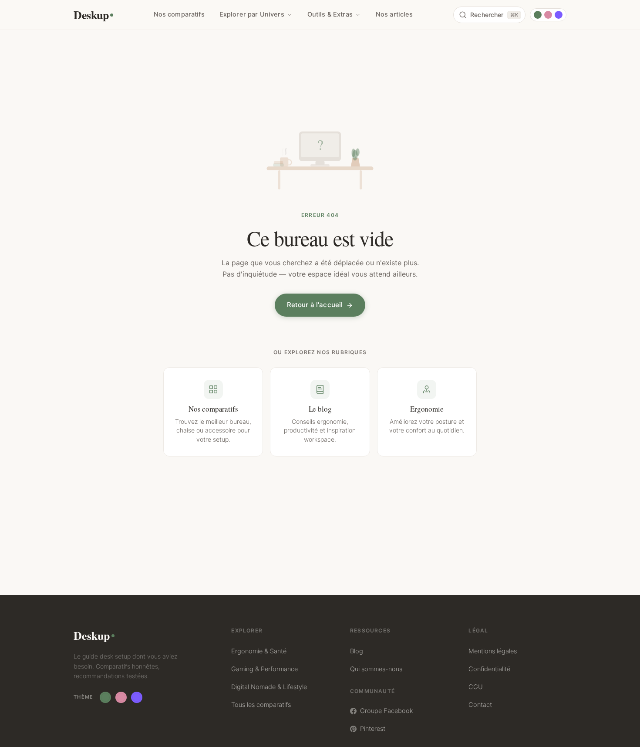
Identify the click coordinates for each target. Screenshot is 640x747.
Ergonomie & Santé (258, 651)
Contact (480, 705)
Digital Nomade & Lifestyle (269, 687)
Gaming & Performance (264, 669)
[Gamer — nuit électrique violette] (559, 15)
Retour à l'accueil (315, 305)
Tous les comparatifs (261, 705)
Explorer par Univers (251, 14)
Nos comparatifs (179, 14)
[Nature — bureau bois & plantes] (538, 15)
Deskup (91, 15)
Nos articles (394, 14)
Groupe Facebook (386, 711)
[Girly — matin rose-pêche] (548, 15)
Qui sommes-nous (376, 669)
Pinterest (372, 729)
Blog (356, 651)
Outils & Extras (330, 14)
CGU (475, 687)
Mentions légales (492, 651)
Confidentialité (489, 669)
